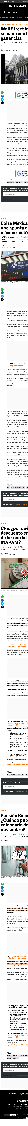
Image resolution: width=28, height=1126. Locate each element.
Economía (3, 24)
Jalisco (9, 1104)
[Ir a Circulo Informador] (15, 0)
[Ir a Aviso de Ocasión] (13, 1092)
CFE (8, 774)
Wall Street (19, 182)
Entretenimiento (17, 1106)
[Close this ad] (27, 1118)
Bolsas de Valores (16, 487)
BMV (8, 487)
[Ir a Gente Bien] (24, 0)
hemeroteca (19, 1108)
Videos (8, 12)
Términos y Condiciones (22, 199)
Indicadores (10, 182)
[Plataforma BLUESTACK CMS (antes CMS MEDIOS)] (13, 1114)
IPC (24, 487)
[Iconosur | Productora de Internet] (7, 1114)
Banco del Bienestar (12, 1058)
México (15, 1104)
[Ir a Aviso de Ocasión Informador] (7, 0)
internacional (23, 1104)
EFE (3, 245)
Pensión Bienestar (12, 1055)
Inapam (13, 774)
